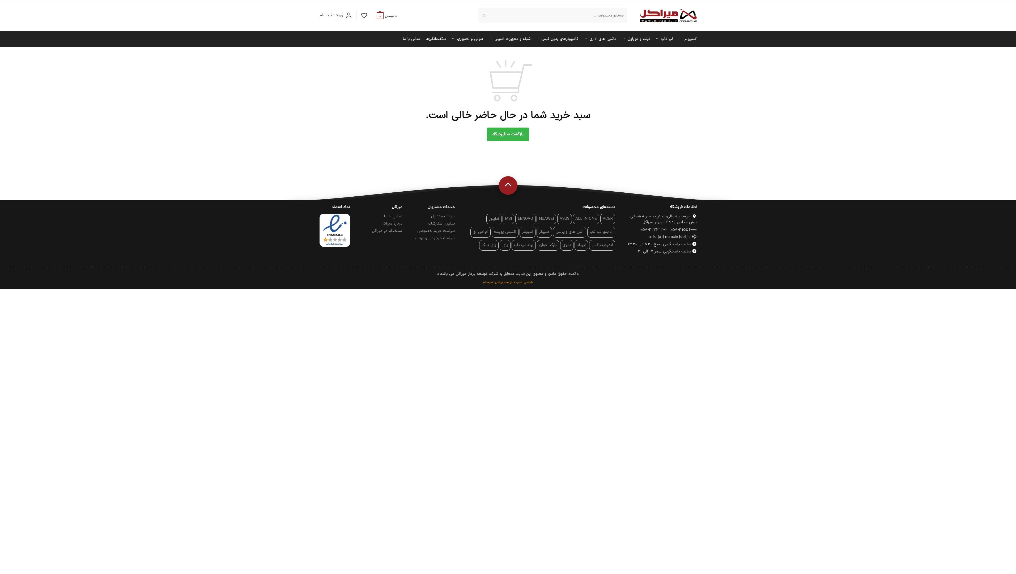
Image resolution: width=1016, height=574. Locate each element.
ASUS (564, 219)
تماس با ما (393, 216)
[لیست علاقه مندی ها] (364, 15)
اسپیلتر (527, 232)
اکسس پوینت (505, 232)
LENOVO (525, 219)
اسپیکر (544, 232)
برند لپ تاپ (523, 245)
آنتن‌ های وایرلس (569, 232)
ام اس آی (480, 232)
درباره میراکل (392, 224)
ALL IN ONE (586, 219)
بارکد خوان (548, 245)
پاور (505, 245)
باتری (567, 245)
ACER (608, 219)
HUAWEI (546, 219)
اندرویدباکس (602, 245)
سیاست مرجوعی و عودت (435, 238)
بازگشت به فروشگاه (508, 134)
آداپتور (494, 219)
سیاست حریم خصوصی (436, 231)
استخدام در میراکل (387, 231)
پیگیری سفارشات (441, 224)
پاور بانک (489, 245)
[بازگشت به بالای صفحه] (508, 185)
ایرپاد (581, 245)
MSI (508, 219)
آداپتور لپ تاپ (601, 232)
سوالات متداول (443, 216)
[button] (387, 16)
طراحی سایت (523, 282)
